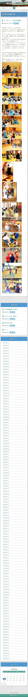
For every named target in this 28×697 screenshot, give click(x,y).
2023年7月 (5, 427)
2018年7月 (5, 549)
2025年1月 (5, 387)
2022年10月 (5, 448)
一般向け (17, 23)
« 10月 (2, 684)
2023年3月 (5, 438)
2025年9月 (5, 369)
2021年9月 (5, 478)
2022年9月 (5, 451)
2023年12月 (5, 414)
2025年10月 (5, 366)
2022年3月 (5, 464)
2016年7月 (5, 602)
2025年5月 (5, 377)
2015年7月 (5, 634)
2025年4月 (5, 379)
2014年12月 (5, 653)
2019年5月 (5, 531)
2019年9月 (5, 523)
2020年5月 (5, 507)
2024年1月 (5, 411)
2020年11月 (5, 494)
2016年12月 (5, 589)
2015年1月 (5, 650)
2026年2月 (5, 356)
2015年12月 (5, 621)
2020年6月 (5, 504)
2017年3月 (5, 584)
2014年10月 (5, 658)
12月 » (5, 684)
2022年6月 (5, 456)
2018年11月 (5, 541)
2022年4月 (5, 462)
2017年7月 (5, 576)
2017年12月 (5, 562)
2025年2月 (5, 385)
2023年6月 (5, 430)
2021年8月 (5, 480)
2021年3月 (5, 486)
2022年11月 (5, 446)
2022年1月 (5, 470)
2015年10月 (5, 626)
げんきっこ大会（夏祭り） (11, 316)
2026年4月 (5, 350)
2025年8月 (5, 372)
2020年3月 (5, 512)
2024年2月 (5, 409)
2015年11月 (5, 624)
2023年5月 (5, 433)
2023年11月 (5, 417)
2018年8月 (5, 547)
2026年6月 (5, 345)
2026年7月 (5, 342)
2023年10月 (5, 419)
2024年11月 (5, 393)
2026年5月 (5, 348)
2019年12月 (5, 517)
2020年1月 (5, 515)
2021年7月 (5, 483)
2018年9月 (5, 544)
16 (4, 678)
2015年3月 (5, 645)
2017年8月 (5, 573)
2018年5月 (5, 555)
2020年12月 (5, 491)
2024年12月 (5, 390)
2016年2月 (5, 616)
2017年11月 (5, 565)
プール (6, 329)
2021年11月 (5, 475)
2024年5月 (5, 403)
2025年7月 (5, 374)
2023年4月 (5, 435)
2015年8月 (5, 632)
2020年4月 (5, 509)
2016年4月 (5, 610)
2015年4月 (5, 642)
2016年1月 (5, 618)
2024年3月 (5, 406)
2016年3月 (5, 613)
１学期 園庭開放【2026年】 (11, 309)
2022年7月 (5, 454)
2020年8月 (5, 499)
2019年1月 (5, 539)
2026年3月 (5, 353)
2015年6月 (5, 637)
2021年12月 (5, 472)
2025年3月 (5, 382)
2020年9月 (5, 496)
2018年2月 (5, 560)
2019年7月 (5, 528)
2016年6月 (5, 605)
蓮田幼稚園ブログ (4, 8)
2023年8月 (5, 425)
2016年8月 (5, 600)
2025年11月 (5, 364)
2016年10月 (5, 594)
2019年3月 (5, 536)
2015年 (10, 8)
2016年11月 (5, 592)
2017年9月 (5, 570)
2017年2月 (5, 586)
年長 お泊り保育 (8, 323)
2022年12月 (5, 443)
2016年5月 (5, 608)
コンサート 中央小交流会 (12, 20)
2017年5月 (5, 581)
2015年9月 (5, 629)
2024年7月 (5, 398)
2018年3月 (5, 557)
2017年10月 (5, 568)
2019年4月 (5, 533)
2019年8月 (5, 525)
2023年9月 (5, 422)
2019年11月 (5, 520)
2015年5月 (5, 639)
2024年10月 (5, 395)
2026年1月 (5, 358)
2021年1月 (5, 488)
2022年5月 (5, 459)
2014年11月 (5, 655)
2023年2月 (5, 440)
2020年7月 (5, 501)
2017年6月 (5, 578)
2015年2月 (5, 647)
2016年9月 (5, 597)
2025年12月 (5, 361)
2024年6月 (5, 401)
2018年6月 (5, 552)
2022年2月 (5, 467)
